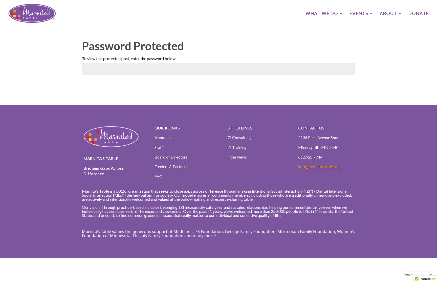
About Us (163, 137)
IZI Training (236, 147)
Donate (418, 14)
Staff (159, 147)
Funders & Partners (171, 166)
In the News (236, 157)
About (388, 14)
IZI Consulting (238, 137)
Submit (344, 86)
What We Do (321, 14)
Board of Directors (171, 157)
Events (358, 14)
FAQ (159, 176)
